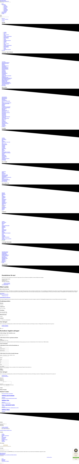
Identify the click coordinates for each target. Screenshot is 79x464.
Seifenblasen (3, 200)
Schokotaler (3, 124)
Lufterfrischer (4, 70)
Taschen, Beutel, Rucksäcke (6, 116)
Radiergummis (4, 113)
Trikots (3, 204)
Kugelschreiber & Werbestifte (6, 106)
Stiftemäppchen (4, 115)
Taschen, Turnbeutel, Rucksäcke (6, 75)
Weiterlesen (3, 397)
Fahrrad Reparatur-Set (5, 67)
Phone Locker (4, 111)
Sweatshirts (3, 235)
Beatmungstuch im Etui (5, 63)
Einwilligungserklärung (49, 457)
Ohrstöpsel (3, 150)
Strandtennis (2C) (4, 202)
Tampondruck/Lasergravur (5, 297)
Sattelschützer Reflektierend (6, 82)
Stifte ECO (3, 260)
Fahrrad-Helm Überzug (5, 65)
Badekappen (3, 194)
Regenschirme (4, 72)
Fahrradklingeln (4, 66)
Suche (1, 15)
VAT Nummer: (2, 366)
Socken (5, 38)
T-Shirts (5, 39)
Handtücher (3, 146)
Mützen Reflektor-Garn (5, 79)
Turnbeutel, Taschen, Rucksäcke (6, 238)
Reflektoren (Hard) (4, 80)
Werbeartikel (3, 4)
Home (3, 3)
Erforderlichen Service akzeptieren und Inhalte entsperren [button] (8, 454)
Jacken (3, 228)
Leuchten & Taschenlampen (6, 107)
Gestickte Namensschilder (5, 103)
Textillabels (3, 157)
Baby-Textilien (4, 222)
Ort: (0, 362)
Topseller (5, 5)
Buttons (3, 172)
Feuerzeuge (3, 145)
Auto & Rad (5, 6)
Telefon (1, 379)
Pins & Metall (6, 9)
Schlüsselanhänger (4, 180)
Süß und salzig (4, 119)
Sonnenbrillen (4, 155)
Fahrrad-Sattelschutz (5, 252)
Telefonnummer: (2, 350)
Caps (4, 33)
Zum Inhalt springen (3, 0)
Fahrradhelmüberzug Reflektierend (7, 78)
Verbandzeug (4, 76)
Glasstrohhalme (4, 253)
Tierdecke (3, 209)
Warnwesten (3, 84)
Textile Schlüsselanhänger (5, 158)
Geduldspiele (4, 196)
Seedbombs (3, 259)
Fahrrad (5, 35)
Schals (3, 234)
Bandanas (3, 141)
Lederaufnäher (4, 148)
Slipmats (3, 154)
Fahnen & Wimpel (4, 144)
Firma (1, 377)
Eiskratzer (3, 64)
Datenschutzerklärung (6, 386)
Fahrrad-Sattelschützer (5, 68)
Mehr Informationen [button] (3, 453)
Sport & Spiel (6, 10)
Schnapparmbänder (4, 73)
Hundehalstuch (4, 207)
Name (1, 378)
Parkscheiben (4, 71)
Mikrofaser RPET (4, 257)
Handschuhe (3, 227)
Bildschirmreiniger (4, 97)
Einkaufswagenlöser (5, 175)
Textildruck (5, 8)
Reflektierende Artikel (5, 77)
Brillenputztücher (4, 98)
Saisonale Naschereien (5, 123)
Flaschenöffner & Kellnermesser (6, 102)
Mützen (3, 149)
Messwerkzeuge (4, 108)
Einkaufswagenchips (5, 174)
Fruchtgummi (4, 120)
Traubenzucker (4, 125)
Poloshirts (3, 232)
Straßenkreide (4, 203)
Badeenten (3, 192)
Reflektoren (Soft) (4, 81)
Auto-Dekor (3, 61)
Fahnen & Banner (6, 34)
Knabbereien (4, 121)
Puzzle (3, 198)
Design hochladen (2, 384)
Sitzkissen (3, 153)
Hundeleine (3, 206)
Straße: (1, 359)
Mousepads (3, 109)
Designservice (4, 12)
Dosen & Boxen (4, 100)
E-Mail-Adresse (2, 348)
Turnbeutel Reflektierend (5, 83)
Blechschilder (4, 173)
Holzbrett (3, 105)
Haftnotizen (3, 104)
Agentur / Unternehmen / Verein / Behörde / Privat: (7, 355)
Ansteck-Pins (4, 171)
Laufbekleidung (4, 229)
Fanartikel (5, 7)
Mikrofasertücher (6, 37)
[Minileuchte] (4, 294)
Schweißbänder (4, 199)
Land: (1, 364)
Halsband (3, 208)
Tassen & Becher (4, 156)
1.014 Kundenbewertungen (76, 457)
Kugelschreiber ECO (5, 255)
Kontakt (3, 13)
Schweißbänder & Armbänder (6, 152)
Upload (1, 339)
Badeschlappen (4, 139)
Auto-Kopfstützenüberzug (5, 62)
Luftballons (3, 147)
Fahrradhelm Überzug (5, 251)
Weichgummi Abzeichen (7, 40)
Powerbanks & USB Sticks (6, 112)
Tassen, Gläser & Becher (5, 118)
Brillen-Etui (3, 99)
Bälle (2, 140)
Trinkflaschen (4, 74)
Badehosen (3, 193)
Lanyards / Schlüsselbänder (8, 36)
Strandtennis (3, 201)
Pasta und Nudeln (4, 122)
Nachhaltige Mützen (5, 258)
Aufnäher (5, 32)
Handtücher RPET (4, 254)
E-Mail (1, 380)
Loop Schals (3, 256)
